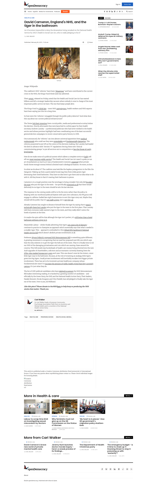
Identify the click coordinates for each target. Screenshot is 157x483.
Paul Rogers (103, 65)
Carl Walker (30, 36)
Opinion (54, 416)
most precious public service (40, 159)
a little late (42, 109)
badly (86, 157)
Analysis (27, 416)
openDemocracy (105, 27)
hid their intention (40, 123)
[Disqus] (59, 345)
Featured (107, 18)
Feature (82, 416)
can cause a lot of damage (77, 225)
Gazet (55, 480)
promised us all (72, 185)
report (31, 99)
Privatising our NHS (47, 317)
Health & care (29, 18)
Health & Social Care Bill (64, 317)
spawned (74, 162)
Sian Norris (29, 426)
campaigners (61, 109)
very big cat (68, 200)
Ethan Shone (104, 40)
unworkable (58, 141)
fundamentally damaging (76, 141)
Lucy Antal (103, 77)
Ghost (50, 480)
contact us (67, 373)
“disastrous (59, 91)
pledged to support (66, 271)
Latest (101, 18)
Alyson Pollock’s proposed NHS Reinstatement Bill (51, 237)
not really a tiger (53, 200)
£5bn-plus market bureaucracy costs (38, 253)
